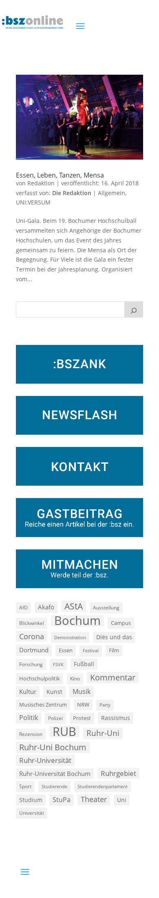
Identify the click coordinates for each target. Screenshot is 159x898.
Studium (30, 800)
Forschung (31, 664)
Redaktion (41, 183)
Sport (25, 786)
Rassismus (115, 718)
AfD (23, 607)
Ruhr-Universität (45, 760)
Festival (91, 650)
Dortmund (34, 650)
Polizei (55, 718)
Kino (75, 678)
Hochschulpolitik (39, 678)
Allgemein (111, 193)
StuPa (62, 799)
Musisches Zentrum (43, 704)
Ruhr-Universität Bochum (55, 773)
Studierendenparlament (102, 786)
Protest (82, 718)
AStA (73, 606)
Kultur (27, 691)
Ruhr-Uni (102, 733)
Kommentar (112, 677)
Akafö (46, 607)
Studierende (54, 786)
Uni (121, 800)
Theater (94, 799)
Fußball (84, 664)
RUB (64, 731)
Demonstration (70, 637)
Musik (82, 691)
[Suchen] (133, 309)
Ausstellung (106, 607)
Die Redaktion (71, 193)
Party (104, 705)
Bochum (77, 621)
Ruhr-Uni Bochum (52, 747)
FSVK (58, 664)
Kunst (54, 692)
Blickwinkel (31, 623)
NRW (83, 704)
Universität (31, 812)
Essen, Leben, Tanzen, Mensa (60, 175)
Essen (66, 650)
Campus (121, 623)
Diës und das (114, 637)
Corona (31, 636)
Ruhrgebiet (118, 773)
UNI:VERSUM (33, 202)
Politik (28, 717)
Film (114, 650)
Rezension (30, 734)
